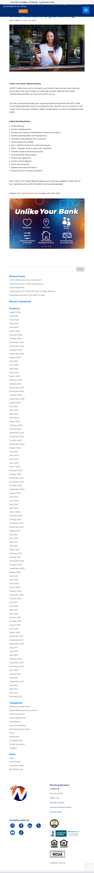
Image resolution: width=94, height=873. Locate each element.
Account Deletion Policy (60, 807)
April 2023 (14, 463)
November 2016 (16, 666)
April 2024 (14, 418)
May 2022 (13, 504)
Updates (13, 748)
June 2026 (14, 320)
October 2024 (15, 395)
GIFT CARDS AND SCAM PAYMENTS (25, 280)
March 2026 (14, 331)
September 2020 (17, 568)
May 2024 (13, 414)
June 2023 (14, 455)
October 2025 (15, 350)
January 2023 (15, 474)
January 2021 (15, 557)
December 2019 (16, 595)
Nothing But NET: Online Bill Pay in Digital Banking (32, 291)
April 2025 (13, 372)
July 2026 (13, 316)
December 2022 (16, 478)
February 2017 (15, 659)
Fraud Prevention (17, 714)
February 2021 (15, 553)
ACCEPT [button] (23, 11)
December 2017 (16, 636)
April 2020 (14, 583)
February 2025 (15, 380)
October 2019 (15, 598)
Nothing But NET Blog (19, 729)
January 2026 (15, 338)
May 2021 (13, 542)
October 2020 (15, 565)
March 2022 (14, 512)
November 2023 (16, 436)
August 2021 (14, 531)
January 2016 (15, 674)
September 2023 (16, 444)
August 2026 (15, 312)
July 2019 (13, 602)
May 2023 (13, 459)
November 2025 (16, 346)
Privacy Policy (56, 812)
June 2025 (14, 365)
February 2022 (15, 516)
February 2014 (15, 696)
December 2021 (16, 523)
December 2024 (16, 388)
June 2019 (13, 606)
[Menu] (86, 10)
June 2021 (13, 538)
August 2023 (15, 448)
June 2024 (14, 410)
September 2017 (16, 644)
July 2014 (13, 685)
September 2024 (16, 399)
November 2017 (16, 640)
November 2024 (16, 391)
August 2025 (15, 357)
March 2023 (14, 467)
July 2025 (13, 361)
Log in (12, 758)
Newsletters (14, 722)
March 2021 (14, 550)
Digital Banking (27, 193)
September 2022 (16, 489)
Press (12, 733)
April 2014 (13, 693)
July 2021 (13, 534)
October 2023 (15, 440)
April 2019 (13, 614)
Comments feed (16, 765)
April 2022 (14, 508)
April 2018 (13, 629)
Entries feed (14, 762)
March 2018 (14, 632)
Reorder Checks (57, 803)
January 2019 (15, 617)
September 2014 (16, 681)
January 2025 (15, 384)
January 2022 (15, 519)
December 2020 (16, 561)
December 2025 (16, 342)
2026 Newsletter (16, 287)
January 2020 (15, 591)
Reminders (14, 737)
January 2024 (15, 429)
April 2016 (13, 670)
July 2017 (13, 648)
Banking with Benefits (19, 706)
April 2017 (13, 655)
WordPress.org (16, 769)
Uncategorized (15, 740)
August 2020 (15, 572)
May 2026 (13, 323)
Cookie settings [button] (10, 11)
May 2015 (13, 678)
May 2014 (13, 689)
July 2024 (13, 406)
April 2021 (13, 546)
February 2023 (15, 470)
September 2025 (16, 354)
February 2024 (15, 425)
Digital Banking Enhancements (23, 710)
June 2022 (14, 501)
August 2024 (15, 403)
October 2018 (15, 621)
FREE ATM (54, 798)
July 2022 (13, 497)
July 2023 (13, 452)
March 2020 (14, 587)
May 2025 (13, 369)
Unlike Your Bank (28, 20)
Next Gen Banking (17, 725)
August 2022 (15, 493)
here (37, 193)
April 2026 (14, 327)
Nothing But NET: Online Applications (26, 284)
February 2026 (15, 335)
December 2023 (16, 433)
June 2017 (13, 651)
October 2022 (15, 485)
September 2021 (16, 527)
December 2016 (16, 663)
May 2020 (13, 580)
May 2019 (13, 610)
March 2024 (14, 421)
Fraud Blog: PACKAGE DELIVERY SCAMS (27, 295)
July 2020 (13, 576)
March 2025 (14, 376)
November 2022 (16, 482)
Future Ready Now (17, 718)
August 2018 (14, 625)
